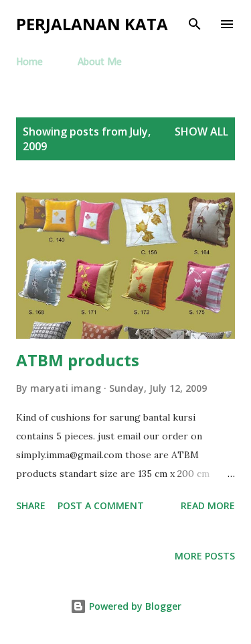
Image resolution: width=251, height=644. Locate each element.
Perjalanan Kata (92, 24)
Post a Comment (101, 505)
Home (29, 62)
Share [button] (31, 505)
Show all (201, 131)
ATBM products (77, 360)
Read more (208, 505)
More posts (205, 555)
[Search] (195, 24)
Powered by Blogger (133, 606)
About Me (100, 62)
